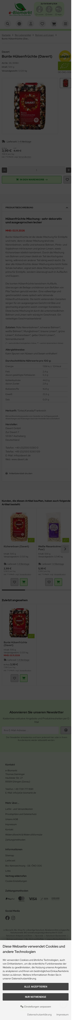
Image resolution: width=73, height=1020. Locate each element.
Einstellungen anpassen (37, 1006)
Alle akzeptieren (35, 986)
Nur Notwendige (35, 997)
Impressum (63, 1014)
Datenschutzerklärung (39, 1014)
